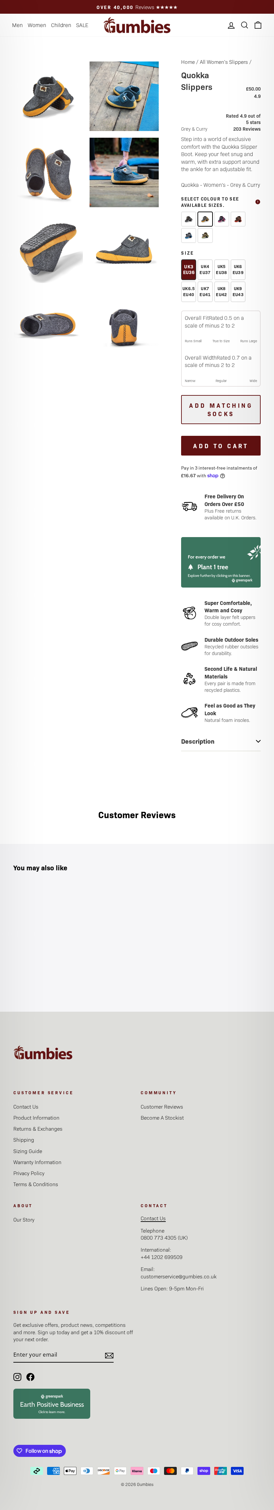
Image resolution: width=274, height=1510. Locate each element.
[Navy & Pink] (221, 219)
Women (37, 24)
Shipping (23, 1139)
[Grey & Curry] (205, 219)
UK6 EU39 (238, 269)
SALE (82, 24)
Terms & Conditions (35, 1184)
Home (188, 61)
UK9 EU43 (238, 291)
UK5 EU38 (221, 269)
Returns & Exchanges (37, 1128)
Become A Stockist (162, 1117)
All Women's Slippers (224, 61)
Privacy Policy (28, 1173)
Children (61, 24)
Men (17, 24)
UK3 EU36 (188, 269)
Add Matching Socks (221, 409)
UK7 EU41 (205, 291)
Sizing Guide (27, 1151)
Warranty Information (37, 1162)
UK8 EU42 (221, 291)
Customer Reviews (162, 1106)
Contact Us (25, 1106)
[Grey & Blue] (188, 235)
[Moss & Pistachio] (205, 235)
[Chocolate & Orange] (238, 219)
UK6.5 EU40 (188, 291)
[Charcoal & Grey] (188, 219)
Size (187, 253)
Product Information (36, 1117)
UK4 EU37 (205, 269)
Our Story (23, 1219)
